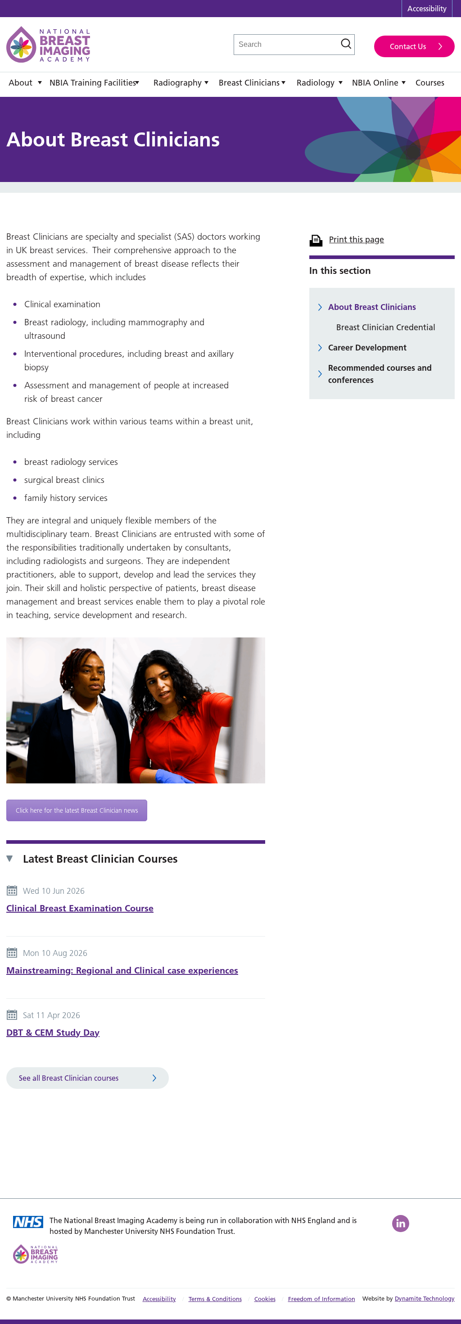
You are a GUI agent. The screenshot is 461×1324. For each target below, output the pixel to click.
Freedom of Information (321, 1298)
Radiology (315, 82)
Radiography (178, 82)
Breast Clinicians (249, 82)
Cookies (265, 1298)
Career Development (367, 347)
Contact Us (408, 46)
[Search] (346, 44)
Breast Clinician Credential (385, 327)
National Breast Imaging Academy (48, 44)
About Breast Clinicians (372, 307)
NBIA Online (375, 82)
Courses (430, 82)
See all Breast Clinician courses (68, 1078)
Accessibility (427, 8)
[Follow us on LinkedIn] (401, 1223)
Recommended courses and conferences (380, 374)
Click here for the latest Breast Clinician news (77, 810)
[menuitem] (25, 85)
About (20, 82)
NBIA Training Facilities (93, 82)
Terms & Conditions (215, 1298)
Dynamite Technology (425, 1298)
